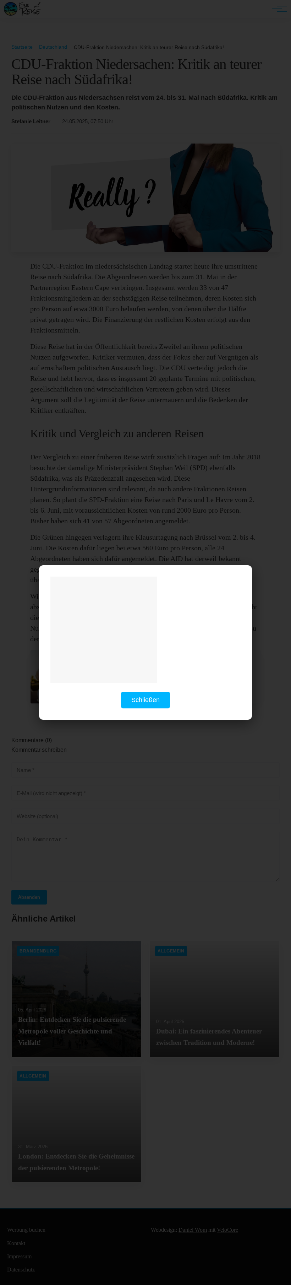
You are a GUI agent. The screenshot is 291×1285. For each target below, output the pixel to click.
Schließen (145, 699)
